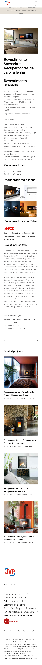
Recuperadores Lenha (16, 328)
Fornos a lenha (24, 642)
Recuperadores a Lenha (15, 594)
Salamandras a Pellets (23, 446)
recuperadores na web (11, 658)
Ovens (24, 649)
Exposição (31, 608)
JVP (5, 585)
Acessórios (33, 642)
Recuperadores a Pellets (23, 398)
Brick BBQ (18, 649)
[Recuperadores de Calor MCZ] (9, 228)
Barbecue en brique (17, 653)
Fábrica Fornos (19, 646)
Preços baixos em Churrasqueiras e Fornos (17, 644)
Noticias (7, 612)
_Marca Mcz (17, 319)
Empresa (20, 608)
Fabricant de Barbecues (15, 656)
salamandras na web (26, 658)
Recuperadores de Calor (24, 612)
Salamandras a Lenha (14, 601)
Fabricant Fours (28, 656)
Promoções (9, 608)
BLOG (35, 658)
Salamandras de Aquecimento (18, 615)
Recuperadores (14, 325)
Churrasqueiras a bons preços (13, 639)
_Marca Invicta (10, 494)
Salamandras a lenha (25, 543)
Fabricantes (29, 646)
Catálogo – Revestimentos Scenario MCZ (19, 233)
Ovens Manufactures (19, 651)
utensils (29, 649)
